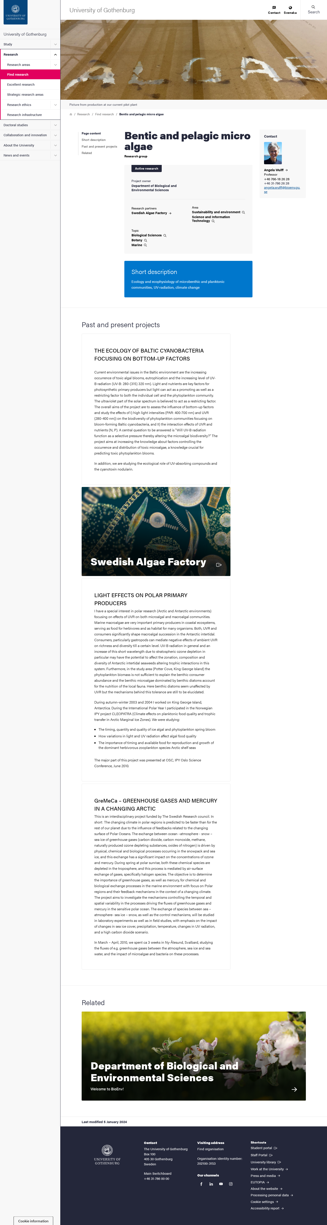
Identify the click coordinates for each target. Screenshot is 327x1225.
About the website (265, 1188)
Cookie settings (263, 1201)
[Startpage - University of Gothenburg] (30, 14)
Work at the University (268, 1168)
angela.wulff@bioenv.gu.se (282, 189)
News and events (16, 155)
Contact (274, 12)
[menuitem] (274, 10)
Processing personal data (270, 1195)
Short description (94, 139)
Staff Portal (262, 1154)
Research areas (18, 64)
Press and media (264, 1175)
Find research (17, 74)
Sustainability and (216, 212)
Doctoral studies (16, 124)
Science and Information (211, 219)
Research (11, 54)
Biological (147, 235)
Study (8, 44)
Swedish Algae (149, 213)
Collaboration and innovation (25, 134)
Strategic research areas (25, 94)
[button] (313, 10)
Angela (274, 170)
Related (87, 152)
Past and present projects (99, 146)
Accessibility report (265, 1208)
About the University (19, 145)
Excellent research (21, 84)
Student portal (264, 1147)
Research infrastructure (24, 114)
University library (266, 1161)
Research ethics (19, 104)
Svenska (290, 12)
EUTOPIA (258, 1182)
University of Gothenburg (25, 34)
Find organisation (210, 1148)
